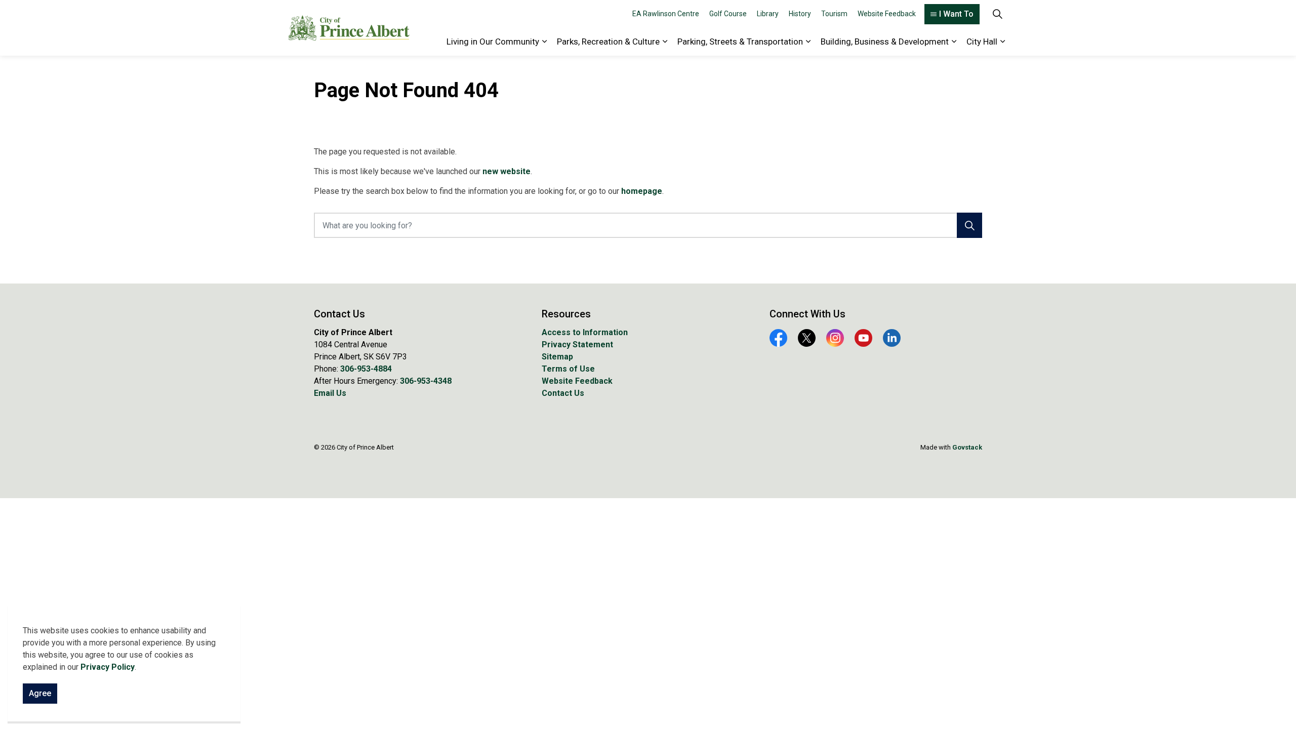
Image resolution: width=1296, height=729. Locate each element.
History (800, 14)
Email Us (330, 393)
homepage (641, 191)
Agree (40, 693)
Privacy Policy (107, 667)
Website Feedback (887, 14)
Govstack (967, 447)
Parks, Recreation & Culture (608, 41)
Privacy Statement (577, 344)
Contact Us (563, 393)
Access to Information (585, 332)
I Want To (956, 14)
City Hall (981, 41)
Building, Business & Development (885, 41)
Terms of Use (568, 369)
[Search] (969, 225)
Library (768, 14)
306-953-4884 (366, 369)
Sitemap (557, 356)
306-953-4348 (426, 381)
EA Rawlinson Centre (665, 14)
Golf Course (728, 14)
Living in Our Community (493, 41)
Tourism (834, 14)
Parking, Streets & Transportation (740, 41)
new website (506, 171)
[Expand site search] (997, 14)
